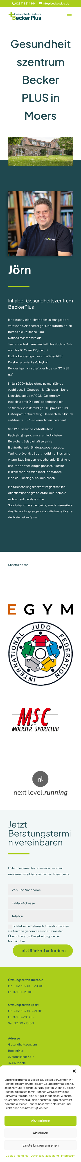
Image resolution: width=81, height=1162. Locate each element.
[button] (74, 1071)
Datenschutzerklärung (45, 1155)
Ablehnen (40, 1133)
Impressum (68, 1155)
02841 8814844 (25, 3)
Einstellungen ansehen (40, 1145)
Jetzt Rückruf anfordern (43, 950)
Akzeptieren (40, 1120)
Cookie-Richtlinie (17, 1155)
